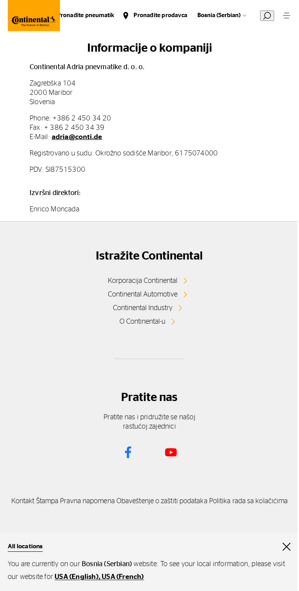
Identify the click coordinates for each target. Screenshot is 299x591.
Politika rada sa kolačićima (248, 501)
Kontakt (23, 501)
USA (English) (76, 577)
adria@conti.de (77, 137)
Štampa (47, 501)
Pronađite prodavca (160, 15)
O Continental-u (142, 321)
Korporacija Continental (143, 280)
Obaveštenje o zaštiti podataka (162, 501)
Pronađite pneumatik (85, 15)
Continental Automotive (143, 294)
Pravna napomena (87, 501)
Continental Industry (142, 308)
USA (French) (123, 577)
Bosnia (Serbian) (219, 15)
